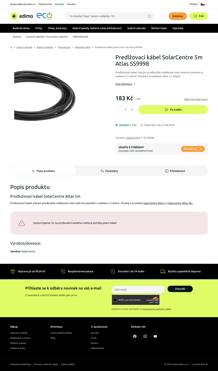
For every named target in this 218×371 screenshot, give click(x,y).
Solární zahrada (24, 47)
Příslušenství (64, 47)
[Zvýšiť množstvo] (132, 109)
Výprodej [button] (177, 28)
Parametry (111, 171)
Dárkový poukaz (18, 343)
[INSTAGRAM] (145, 336)
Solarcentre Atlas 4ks (180, 203)
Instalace (178, 16)
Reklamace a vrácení (20, 338)
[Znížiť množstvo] (119, 109)
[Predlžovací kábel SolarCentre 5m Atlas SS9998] (56, 96)
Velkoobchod (45, 4)
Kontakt (95, 333)
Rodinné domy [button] (21, 28)
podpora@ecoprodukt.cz (22, 4)
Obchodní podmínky (20, 364)
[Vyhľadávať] (149, 16)
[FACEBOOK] (135, 336)
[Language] (204, 4)
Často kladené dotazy (61, 333)
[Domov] (31, 16)
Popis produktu (46, 171)
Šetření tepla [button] (159, 28)
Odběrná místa (17, 348)
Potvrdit (180, 288)
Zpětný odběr (68, 364)
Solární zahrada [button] (136, 28)
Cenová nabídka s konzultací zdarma (47, 36)
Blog (52, 338)
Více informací (123, 84)
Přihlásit (193, 4)
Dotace (17, 36)
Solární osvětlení (45, 47)
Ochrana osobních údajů (46, 364)
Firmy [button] (38, 28)
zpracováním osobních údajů (157, 309)
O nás (94, 338)
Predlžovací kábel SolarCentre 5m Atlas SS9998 (119, 47)
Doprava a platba (18, 333)
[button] (195, 16)
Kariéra (94, 343)
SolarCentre (133, 137)
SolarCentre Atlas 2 (154, 203)
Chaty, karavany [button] (57, 28)
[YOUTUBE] (155, 336)
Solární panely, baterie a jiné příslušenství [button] (97, 28)
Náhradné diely (82, 47)
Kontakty (59, 4)
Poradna (71, 4)
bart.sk (204, 364)
